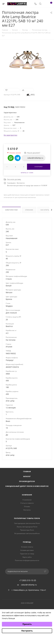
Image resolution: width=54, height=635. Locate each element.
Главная (27, 471)
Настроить (27, 630)
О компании (27, 500)
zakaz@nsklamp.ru (29, 585)
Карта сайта (27, 557)
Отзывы (27, 506)
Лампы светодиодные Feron (27, 527)
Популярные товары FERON (27, 518)
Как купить (45, 210)
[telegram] (17, 158)
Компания (27, 495)
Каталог (27, 476)
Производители (27, 481)
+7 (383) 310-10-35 (27, 580)
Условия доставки (27, 550)
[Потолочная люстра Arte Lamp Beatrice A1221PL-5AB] (27, 62)
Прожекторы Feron (27, 530)
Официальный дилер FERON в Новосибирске (26, 486)
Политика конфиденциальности (27, 560)
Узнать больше (8, 618)
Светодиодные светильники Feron (27, 523)
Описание (29, 210)
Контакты (27, 510)
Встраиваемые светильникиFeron (27, 533)
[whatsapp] (11, 158)
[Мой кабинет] (45, 4)
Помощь (27, 542)
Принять (27, 624)
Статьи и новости (27, 503)
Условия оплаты (27, 547)
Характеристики (11, 210)
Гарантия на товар (27, 554)
